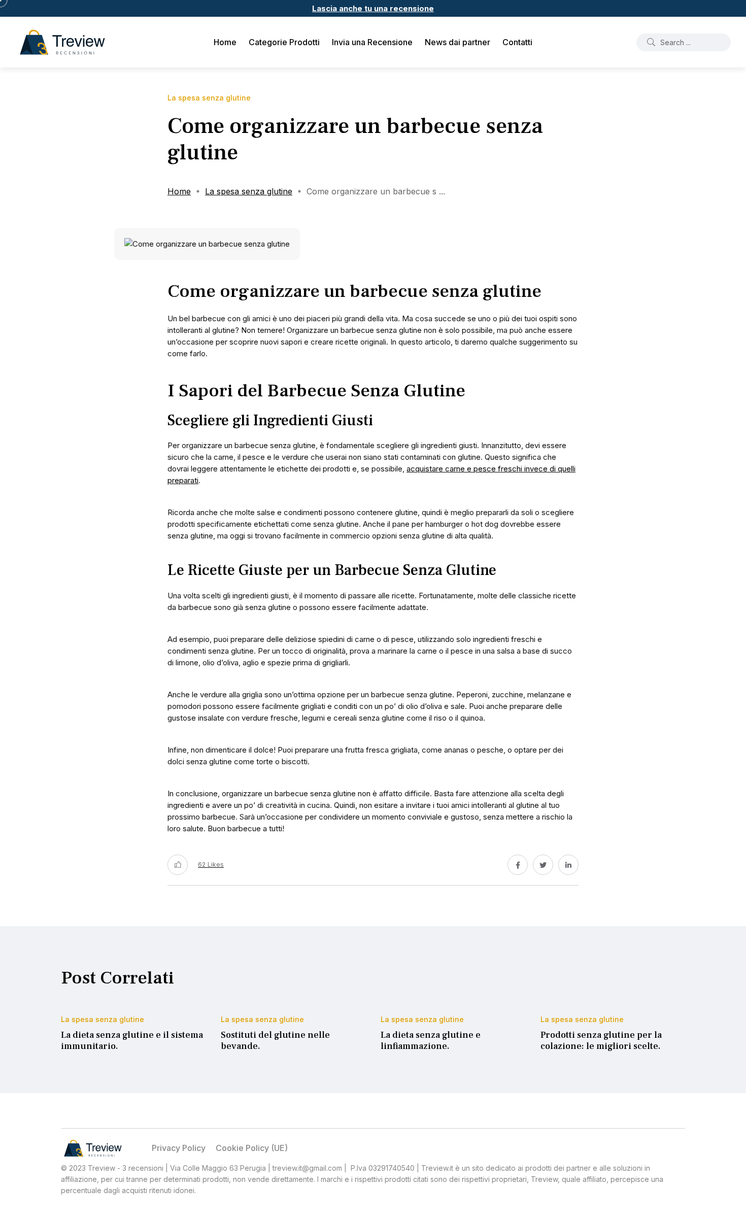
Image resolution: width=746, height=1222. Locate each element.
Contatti (517, 42)
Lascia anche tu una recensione (373, 8)
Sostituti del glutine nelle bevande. (275, 1040)
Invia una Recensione (372, 42)
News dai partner (457, 42)
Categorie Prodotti (284, 42)
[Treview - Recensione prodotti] (62, 42)
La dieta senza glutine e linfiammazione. (431, 1040)
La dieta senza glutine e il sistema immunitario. (132, 1040)
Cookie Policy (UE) (252, 1148)
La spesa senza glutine (248, 191)
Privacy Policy (179, 1148)
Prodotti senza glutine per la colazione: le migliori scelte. (601, 1040)
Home (225, 42)
